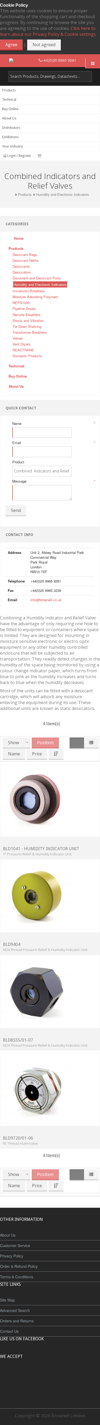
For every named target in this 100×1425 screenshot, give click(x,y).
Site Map (7, 1300)
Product (18, 462)
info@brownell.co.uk (46, 599)
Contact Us (9, 1331)
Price (37, 754)
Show (13, 742)
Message (53, 481)
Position (45, 742)
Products (25, 194)
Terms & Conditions (16, 1276)
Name (53, 423)
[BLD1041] (36, 799)
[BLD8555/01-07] (36, 991)
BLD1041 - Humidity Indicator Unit (41, 848)
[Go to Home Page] (12, 194)
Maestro (57, 1376)
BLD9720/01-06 (18, 1138)
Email (53, 442)
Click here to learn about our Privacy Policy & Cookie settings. (48, 31)
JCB (41, 1376)
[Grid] (77, 743)
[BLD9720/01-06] (36, 1089)
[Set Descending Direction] (56, 754)
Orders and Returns (17, 1320)
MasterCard (25, 1376)
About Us (7, 1235)
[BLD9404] (36, 895)
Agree (11, 45)
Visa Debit (74, 1376)
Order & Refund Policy (19, 1266)
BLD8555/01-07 (18, 1040)
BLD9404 (11, 944)
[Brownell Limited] (24, 60)
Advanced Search (15, 1310)
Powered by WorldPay (50, 1390)
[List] (91, 742)
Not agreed (44, 45)
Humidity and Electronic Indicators (62, 194)
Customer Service (15, 1245)
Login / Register (18, 156)
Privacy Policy (11, 1256)
